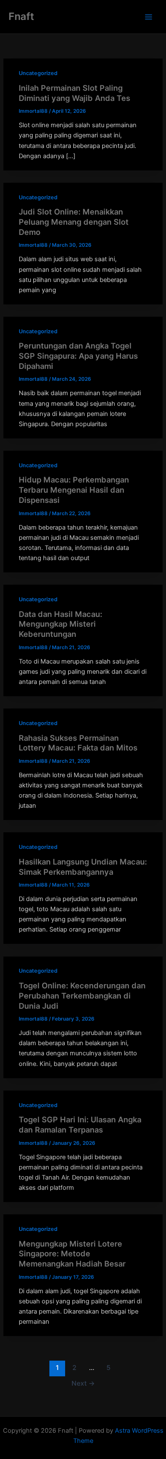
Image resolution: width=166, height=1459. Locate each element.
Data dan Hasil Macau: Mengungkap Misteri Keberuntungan (60, 624)
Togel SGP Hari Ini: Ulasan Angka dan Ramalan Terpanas (80, 1124)
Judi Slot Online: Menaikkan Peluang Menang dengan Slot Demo (74, 221)
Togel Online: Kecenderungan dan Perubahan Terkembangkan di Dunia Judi (82, 995)
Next (83, 1383)
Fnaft (21, 16)
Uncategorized (38, 73)
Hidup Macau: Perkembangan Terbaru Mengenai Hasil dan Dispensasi (74, 489)
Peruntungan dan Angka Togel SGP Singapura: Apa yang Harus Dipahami (78, 355)
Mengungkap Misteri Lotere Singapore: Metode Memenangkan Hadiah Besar (72, 1253)
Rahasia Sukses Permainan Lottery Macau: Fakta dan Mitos (78, 743)
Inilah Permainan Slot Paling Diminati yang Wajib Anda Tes (74, 93)
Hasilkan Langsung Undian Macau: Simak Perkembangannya (83, 866)
